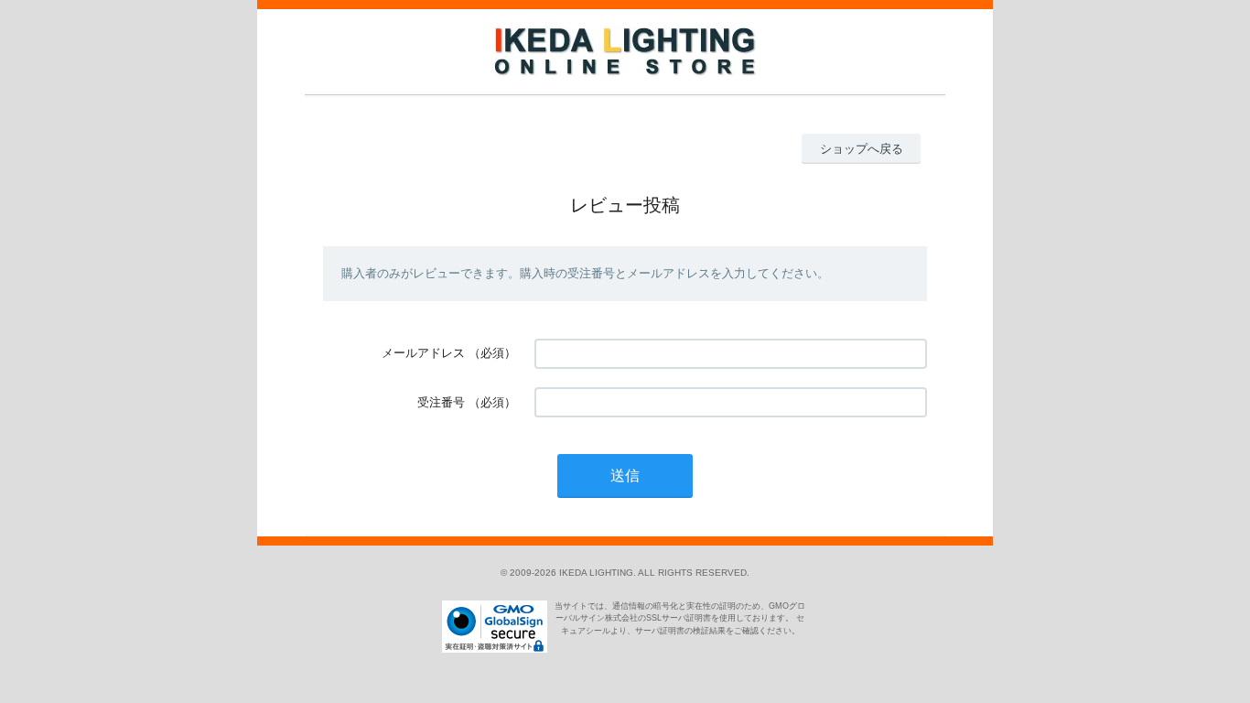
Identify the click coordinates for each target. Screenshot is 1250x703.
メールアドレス (423, 353)
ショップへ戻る (861, 149)
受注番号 (441, 402)
